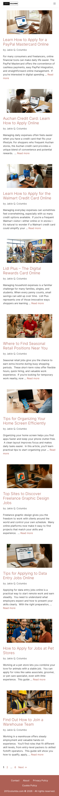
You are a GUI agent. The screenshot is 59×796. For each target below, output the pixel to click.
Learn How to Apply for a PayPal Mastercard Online (26, 41)
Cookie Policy (29, 785)
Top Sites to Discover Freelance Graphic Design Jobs (26, 498)
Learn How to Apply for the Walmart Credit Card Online (27, 195)
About (26, 780)
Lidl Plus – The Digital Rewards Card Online (22, 270)
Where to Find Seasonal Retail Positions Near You (25, 345)
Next (22, 767)
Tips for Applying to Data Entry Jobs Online (25, 575)
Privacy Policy (40, 780)
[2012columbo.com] (10, 3)
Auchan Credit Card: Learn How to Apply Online (26, 120)
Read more (23, 153)
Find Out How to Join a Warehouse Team (23, 722)
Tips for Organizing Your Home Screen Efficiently (24, 420)
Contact (15, 780)
